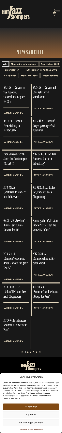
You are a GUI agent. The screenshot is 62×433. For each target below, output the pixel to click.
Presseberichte (50, 75)
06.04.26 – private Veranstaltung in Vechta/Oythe (12, 125)
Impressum (38, 429)
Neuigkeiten (10, 75)
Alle (5, 64)
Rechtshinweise (26, 429)
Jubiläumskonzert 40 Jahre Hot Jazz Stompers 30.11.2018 (15, 158)
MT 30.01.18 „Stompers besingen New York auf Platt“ (15, 325)
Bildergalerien (12, 70)
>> (40, 351)
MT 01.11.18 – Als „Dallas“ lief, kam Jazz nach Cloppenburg (14, 291)
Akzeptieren (31, 406)
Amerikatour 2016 (50, 64)
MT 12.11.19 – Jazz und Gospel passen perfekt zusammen (44, 125)
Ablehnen (31, 414)
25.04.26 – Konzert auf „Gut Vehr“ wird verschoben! (44, 92)
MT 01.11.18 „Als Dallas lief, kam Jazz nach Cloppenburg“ (44, 192)
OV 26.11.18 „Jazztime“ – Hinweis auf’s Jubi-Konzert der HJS (15, 225)
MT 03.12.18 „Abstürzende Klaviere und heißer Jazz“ (14, 192)
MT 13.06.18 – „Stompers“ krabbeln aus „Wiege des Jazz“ (45, 291)
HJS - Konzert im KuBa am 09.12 (41, 70)
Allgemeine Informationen (24, 64)
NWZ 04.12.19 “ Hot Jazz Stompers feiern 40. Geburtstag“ (44, 158)
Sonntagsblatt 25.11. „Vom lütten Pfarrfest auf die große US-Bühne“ (45, 225)
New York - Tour (29, 75)
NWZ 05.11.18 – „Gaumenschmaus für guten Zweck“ (44, 258)
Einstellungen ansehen (31, 422)
